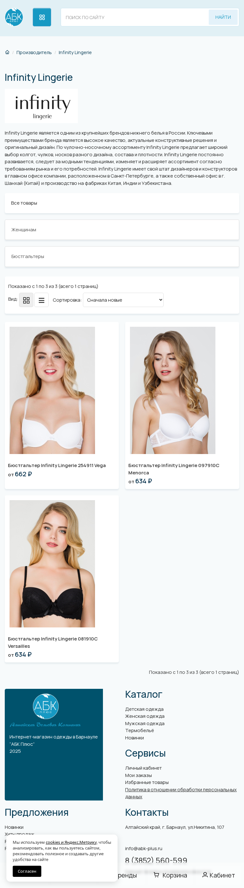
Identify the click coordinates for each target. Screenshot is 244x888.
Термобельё (139, 730)
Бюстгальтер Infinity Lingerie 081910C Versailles (53, 642)
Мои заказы (138, 775)
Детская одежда (144, 709)
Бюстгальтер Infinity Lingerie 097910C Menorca (174, 469)
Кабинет (222, 875)
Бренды (125, 875)
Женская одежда (145, 716)
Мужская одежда (145, 723)
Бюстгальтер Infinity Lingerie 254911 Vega (57, 465)
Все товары (24, 202)
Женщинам (23, 229)
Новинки (134, 737)
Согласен (27, 871)
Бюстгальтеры (27, 256)
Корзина (175, 875)
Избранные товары (147, 782)
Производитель (34, 52)
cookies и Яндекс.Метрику (71, 842)
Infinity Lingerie (75, 52)
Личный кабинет (143, 768)
